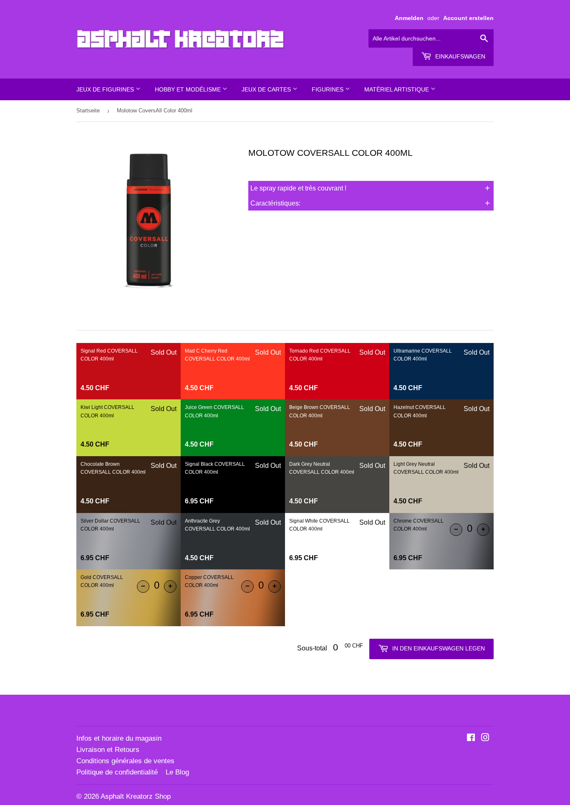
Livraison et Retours (107, 750)
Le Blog (177, 772)
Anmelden (409, 18)
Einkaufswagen (459, 56)
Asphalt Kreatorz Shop (136, 796)
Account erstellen (468, 18)
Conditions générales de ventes (125, 761)
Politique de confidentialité (117, 772)
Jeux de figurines (106, 89)
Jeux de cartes (267, 89)
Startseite (88, 110)
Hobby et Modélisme (188, 89)
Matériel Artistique (397, 89)
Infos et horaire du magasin (118, 738)
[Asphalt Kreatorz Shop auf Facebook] (471, 738)
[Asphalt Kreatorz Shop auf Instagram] (485, 738)
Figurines (328, 89)
